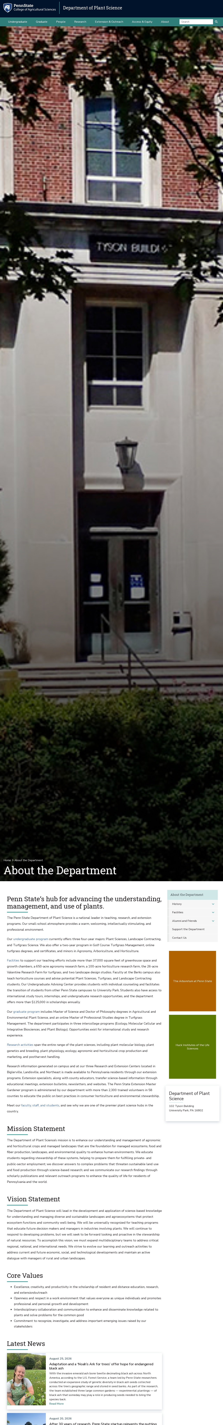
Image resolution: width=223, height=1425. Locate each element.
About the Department (186, 895)
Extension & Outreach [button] (109, 22)
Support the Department (188, 929)
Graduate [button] (41, 22)
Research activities (20, 1045)
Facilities (13, 960)
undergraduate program (30, 939)
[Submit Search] (216, 21)
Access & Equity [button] (142, 22)
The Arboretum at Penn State (192, 981)
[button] (213, 904)
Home (7, 860)
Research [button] (80, 22)
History (177, 904)
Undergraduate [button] (17, 22)
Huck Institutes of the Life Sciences (192, 1047)
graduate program (26, 1012)
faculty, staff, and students (40, 1105)
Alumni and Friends (184, 921)
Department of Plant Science (92, 8)
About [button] (165, 22)
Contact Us (179, 938)
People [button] (61, 22)
